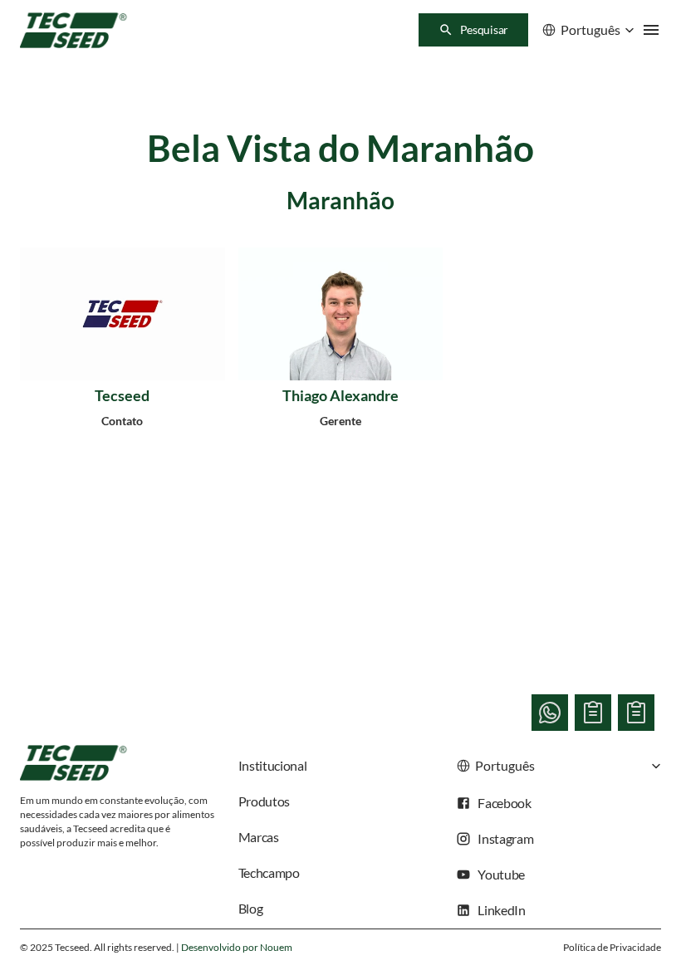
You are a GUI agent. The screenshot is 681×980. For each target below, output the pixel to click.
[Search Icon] (473, 30)
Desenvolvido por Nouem (236, 947)
